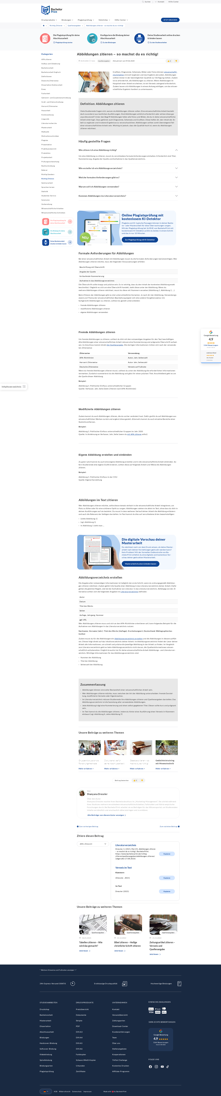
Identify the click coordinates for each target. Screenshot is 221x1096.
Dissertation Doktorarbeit (51, 85)
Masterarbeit (46, 127)
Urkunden (80, 1066)
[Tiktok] (167, 1066)
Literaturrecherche (49, 123)
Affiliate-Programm (120, 1071)
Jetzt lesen (83, 951)
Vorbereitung (46, 204)
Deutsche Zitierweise (49, 81)
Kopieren (167, 854)
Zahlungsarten (118, 1020)
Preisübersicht (82, 1009)
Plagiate (44, 140)
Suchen (148, 2)
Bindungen (66, 20)
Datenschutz (77, 1091)
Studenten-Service (48, 196)
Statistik (44, 191)
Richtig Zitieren (47, 179)
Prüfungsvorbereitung (50, 162)
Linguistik (45, 119)
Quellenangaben (104, 61)
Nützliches (103, 20)
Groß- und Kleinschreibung (52, 102)
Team (114, 1037)
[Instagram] (156, 1066)
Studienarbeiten (48, 1002)
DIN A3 (79, 1032)
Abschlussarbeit (47, 1032)
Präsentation (46, 145)
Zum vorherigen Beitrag (88, 826)
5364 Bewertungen (160, 1042)
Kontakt (161, 2)
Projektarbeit (46, 157)
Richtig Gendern (47, 174)
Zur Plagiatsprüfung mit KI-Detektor (140, 240)
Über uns (116, 1043)
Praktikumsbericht (48, 149)
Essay (43, 89)
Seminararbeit (47, 183)
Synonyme (45, 200)
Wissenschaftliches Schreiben (53, 213)
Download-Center (120, 1026)
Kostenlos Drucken (120, 1066)
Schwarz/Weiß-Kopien (86, 1060)
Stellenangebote (119, 1049)
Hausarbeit (45, 110)
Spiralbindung (46, 1060)
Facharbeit (45, 93)
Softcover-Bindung (48, 1049)
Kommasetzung (47, 115)
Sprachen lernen (47, 187)
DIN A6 (79, 1049)
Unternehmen (119, 1002)
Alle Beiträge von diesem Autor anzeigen (105, 815)
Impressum (87, 1091)
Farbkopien (81, 1054)
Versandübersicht (120, 1015)
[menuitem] (45, 1091)
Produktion (46, 153)
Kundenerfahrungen (121, 1032)
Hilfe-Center (174, 2)
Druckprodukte (48, 20)
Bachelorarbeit (47, 68)
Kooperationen (118, 1054)
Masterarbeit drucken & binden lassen (140, 564)
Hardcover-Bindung (48, 1043)
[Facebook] (150, 1066)
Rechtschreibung (48, 166)
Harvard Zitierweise (49, 106)
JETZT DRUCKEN (170, 20)
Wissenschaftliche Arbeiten (52, 208)
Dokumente (81, 1015)
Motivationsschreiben (50, 136)
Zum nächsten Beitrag (168, 826)
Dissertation (45, 1026)
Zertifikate (80, 1071)
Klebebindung (46, 1054)
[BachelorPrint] (51, 14)
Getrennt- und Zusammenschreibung (56, 98)
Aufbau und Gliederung (50, 64)
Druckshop (44, 1009)
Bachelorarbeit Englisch (51, 72)
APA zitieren (46, 59)
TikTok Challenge (119, 1060)
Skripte (79, 1020)
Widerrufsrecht (64, 1091)
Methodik (45, 132)
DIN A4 (79, 1037)
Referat (44, 170)
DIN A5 (79, 1043)
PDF (78, 1026)
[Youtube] (162, 1066)
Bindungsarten (46, 1066)
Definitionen (46, 76)
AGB (55, 1091)
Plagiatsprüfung (85, 20)
